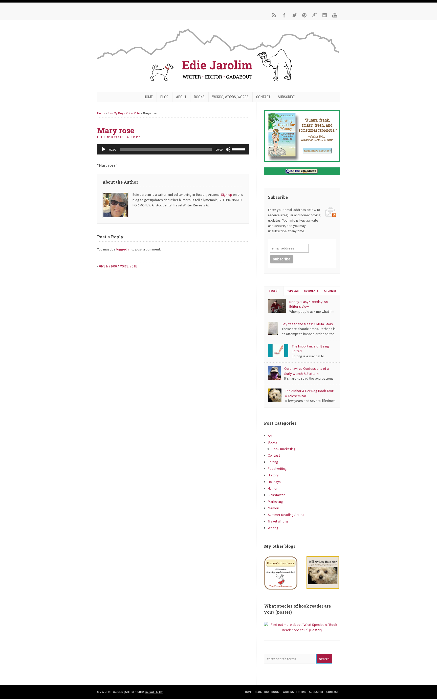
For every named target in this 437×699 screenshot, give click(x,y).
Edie (100, 137)
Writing (273, 528)
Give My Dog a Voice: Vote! (123, 113)
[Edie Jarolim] (218, 82)
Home (148, 97)
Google (315, 15)
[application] (173, 149)
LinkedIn (325, 15)
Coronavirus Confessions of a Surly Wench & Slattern (306, 371)
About (181, 97)
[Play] (103, 149)
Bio (266, 692)
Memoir (273, 508)
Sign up (226, 194)
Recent (274, 291)
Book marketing (284, 448)
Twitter (294, 15)
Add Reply (133, 137)
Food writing (277, 468)
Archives (330, 291)
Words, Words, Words (230, 97)
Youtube (335, 15)
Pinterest (304, 15)
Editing (273, 462)
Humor (273, 488)
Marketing (275, 501)
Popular (293, 291)
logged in (123, 249)
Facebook (284, 15)
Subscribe (286, 97)
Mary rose (115, 130)
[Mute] (228, 149)
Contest (274, 455)
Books (199, 97)
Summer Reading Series (286, 514)
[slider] (239, 148)
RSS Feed (274, 15)
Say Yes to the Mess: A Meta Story (307, 324)
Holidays (274, 481)
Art (270, 435)
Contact (263, 97)
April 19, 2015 (114, 137)
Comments (311, 291)
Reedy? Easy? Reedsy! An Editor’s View (308, 304)
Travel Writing (278, 521)
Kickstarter (276, 495)
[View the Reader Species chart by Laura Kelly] (302, 630)
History (273, 475)
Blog (164, 97)
